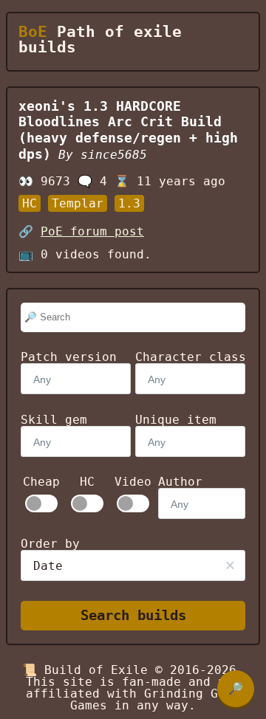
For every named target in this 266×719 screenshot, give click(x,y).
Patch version (69, 357)
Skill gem (54, 420)
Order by (50, 544)
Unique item (175, 420)
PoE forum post (92, 231)
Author (180, 482)
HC (87, 482)
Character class (190, 357)
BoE (32, 32)
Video (133, 482)
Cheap (41, 482)
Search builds (133, 615)
